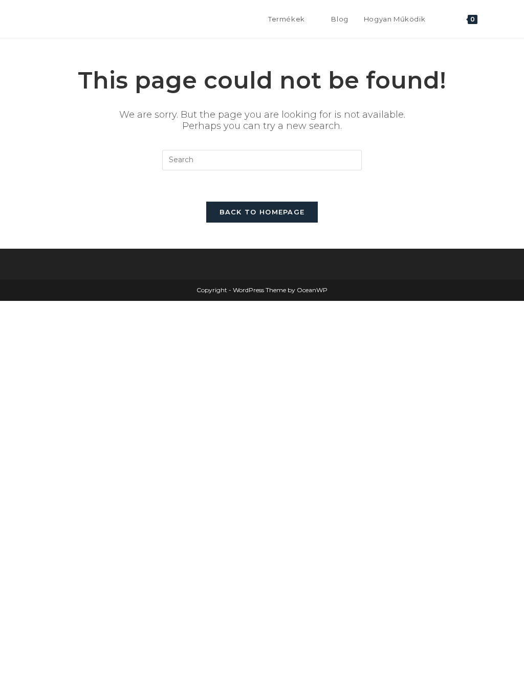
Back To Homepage (262, 212)
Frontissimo (62, 18)
